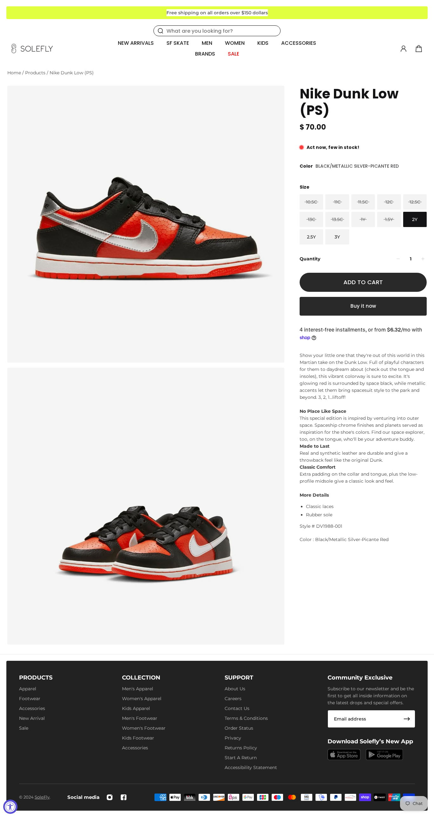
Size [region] (304, 187)
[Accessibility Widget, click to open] (10, 807)
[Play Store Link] (384, 754)
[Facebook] (124, 797)
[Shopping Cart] (418, 49)
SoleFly (42, 797)
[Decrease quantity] (398, 259)
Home (14, 73)
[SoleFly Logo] (32, 49)
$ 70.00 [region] (313, 127)
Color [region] (349, 166)
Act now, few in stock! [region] (333, 147)
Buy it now (363, 306)
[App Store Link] (344, 754)
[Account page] (403, 49)
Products (36, 73)
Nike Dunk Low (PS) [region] (349, 102)
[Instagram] (110, 797)
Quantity (310, 258)
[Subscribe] (407, 718)
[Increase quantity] (423, 259)
